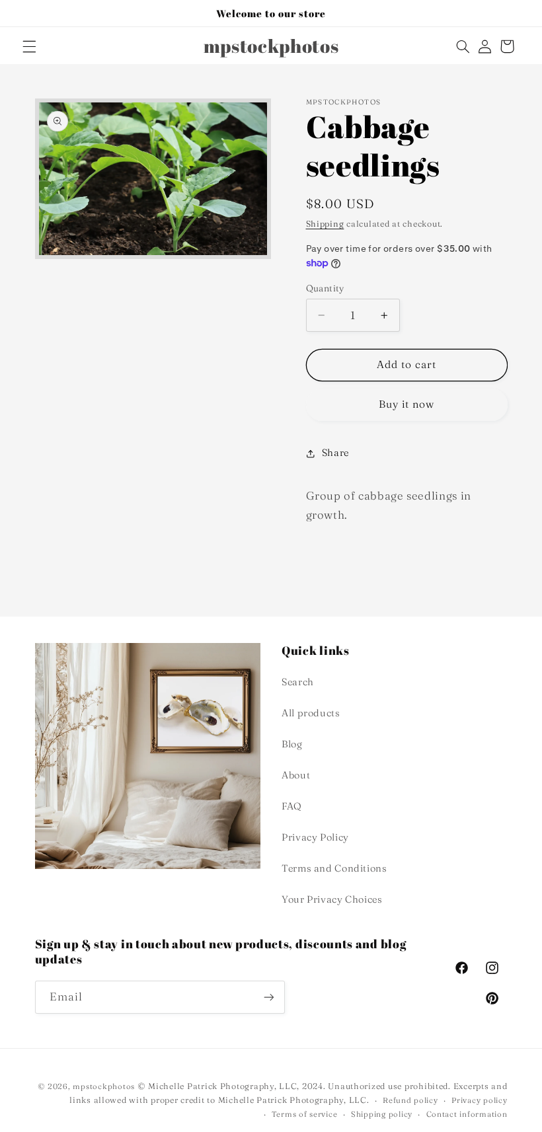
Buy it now (407, 404)
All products (311, 713)
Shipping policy (381, 1114)
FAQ (292, 806)
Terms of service (305, 1114)
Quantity (325, 288)
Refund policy (410, 1100)
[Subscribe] (268, 997)
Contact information (467, 1114)
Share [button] (335, 453)
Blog (292, 744)
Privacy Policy (315, 837)
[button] (29, 46)
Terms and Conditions (334, 868)
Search (298, 682)
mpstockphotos (104, 1086)
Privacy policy (479, 1100)
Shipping (325, 224)
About (296, 775)
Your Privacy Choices (332, 899)
